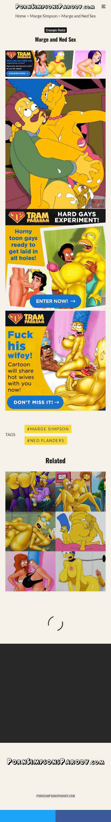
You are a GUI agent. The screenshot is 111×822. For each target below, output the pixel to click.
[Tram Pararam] (55, 75)
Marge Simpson (43, 15)
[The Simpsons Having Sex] (81, 571)
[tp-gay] (55, 307)
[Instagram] (55, 779)
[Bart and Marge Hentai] (81, 532)
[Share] (83, 816)
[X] (45, 779)
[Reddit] (66, 779)
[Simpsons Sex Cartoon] (30, 532)
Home (20, 15)
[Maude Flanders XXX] (81, 492)
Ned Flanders (47, 440)
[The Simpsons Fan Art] (30, 492)
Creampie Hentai (55, 30)
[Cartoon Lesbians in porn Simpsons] (30, 571)
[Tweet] (28, 816)
